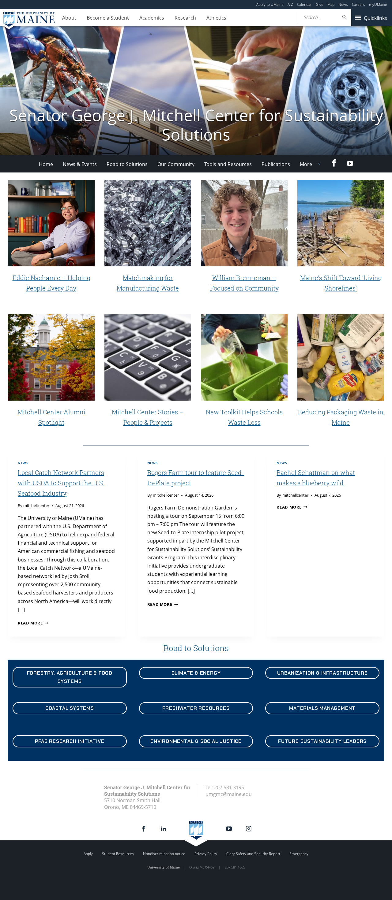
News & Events (80, 164)
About (69, 17)
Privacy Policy (205, 853)
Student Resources (118, 853)
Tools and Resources (228, 164)
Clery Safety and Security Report (253, 853)
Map (330, 4)
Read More (33, 623)
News (343, 4)
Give (319, 4)
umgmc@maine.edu (228, 794)
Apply (88, 853)
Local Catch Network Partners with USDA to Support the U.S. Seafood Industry (61, 483)
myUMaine (378, 4)
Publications (276, 164)
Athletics (216, 17)
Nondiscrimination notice (164, 853)
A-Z (290, 4)
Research (185, 17)
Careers (358, 4)
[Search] (344, 17)
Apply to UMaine (270, 4)
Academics (151, 17)
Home (46, 164)
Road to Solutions (127, 164)
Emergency (298, 853)
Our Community (175, 164)
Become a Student (108, 17)
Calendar (304, 4)
